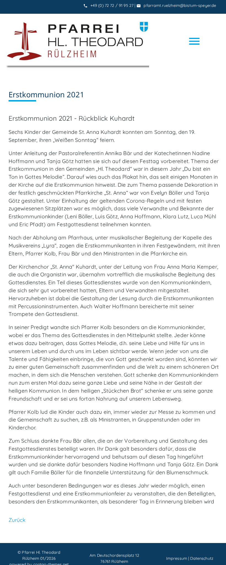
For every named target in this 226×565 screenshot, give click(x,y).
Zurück (17, 520)
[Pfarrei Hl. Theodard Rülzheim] (77, 41)
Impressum (176, 558)
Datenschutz (201, 558)
